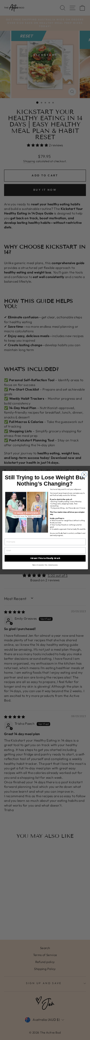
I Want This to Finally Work (45, 558)
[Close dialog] (84, 474)
